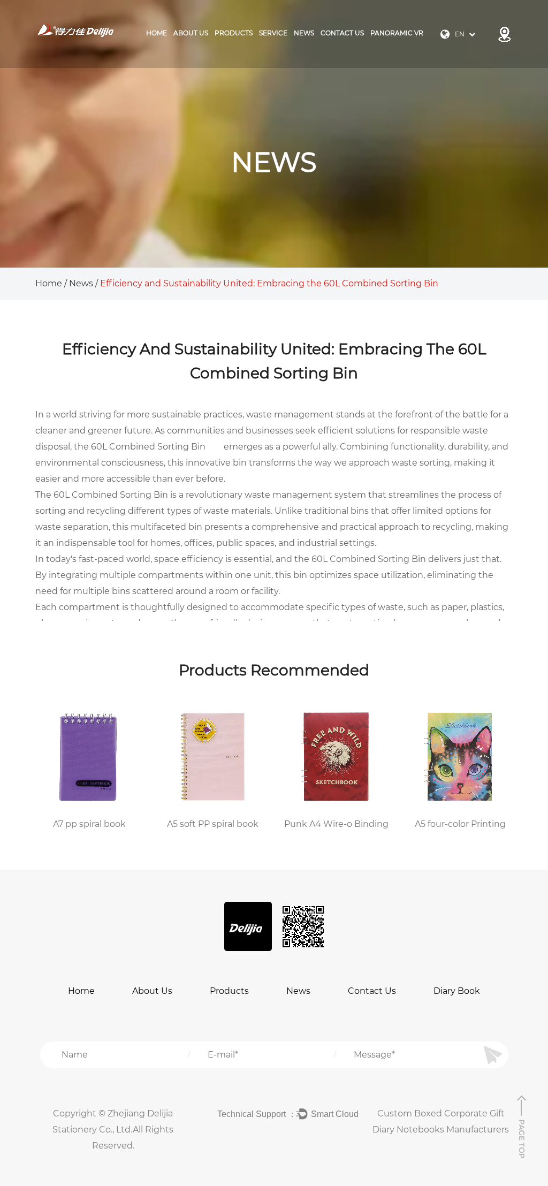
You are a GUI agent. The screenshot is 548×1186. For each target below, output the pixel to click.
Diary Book (456, 991)
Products (229, 991)
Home (156, 33)
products (234, 33)
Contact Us (342, 33)
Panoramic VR (396, 33)
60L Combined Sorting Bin (148, 447)
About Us (190, 33)
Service (273, 33)
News (304, 33)
